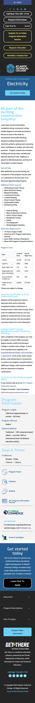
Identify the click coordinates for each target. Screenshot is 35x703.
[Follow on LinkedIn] (21, 9)
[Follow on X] (13, 9)
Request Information (17, 20)
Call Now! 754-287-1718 (17, 672)
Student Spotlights (16, 537)
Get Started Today (17, 93)
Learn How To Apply (17, 583)
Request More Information (17, 632)
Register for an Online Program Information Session (17, 36)
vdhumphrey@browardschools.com (14, 392)
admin (6, 697)
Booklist (12, 491)
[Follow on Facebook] (10, 9)
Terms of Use (12, 691)
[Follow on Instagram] (17, 9)
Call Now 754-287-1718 (17, 14)
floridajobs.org (25, 528)
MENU (19, 2)
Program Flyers (15, 472)
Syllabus (12, 481)
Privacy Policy (23, 691)
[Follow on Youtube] (25, 9)
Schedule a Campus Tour (17, 55)
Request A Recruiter (17, 48)
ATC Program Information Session (19, 502)
